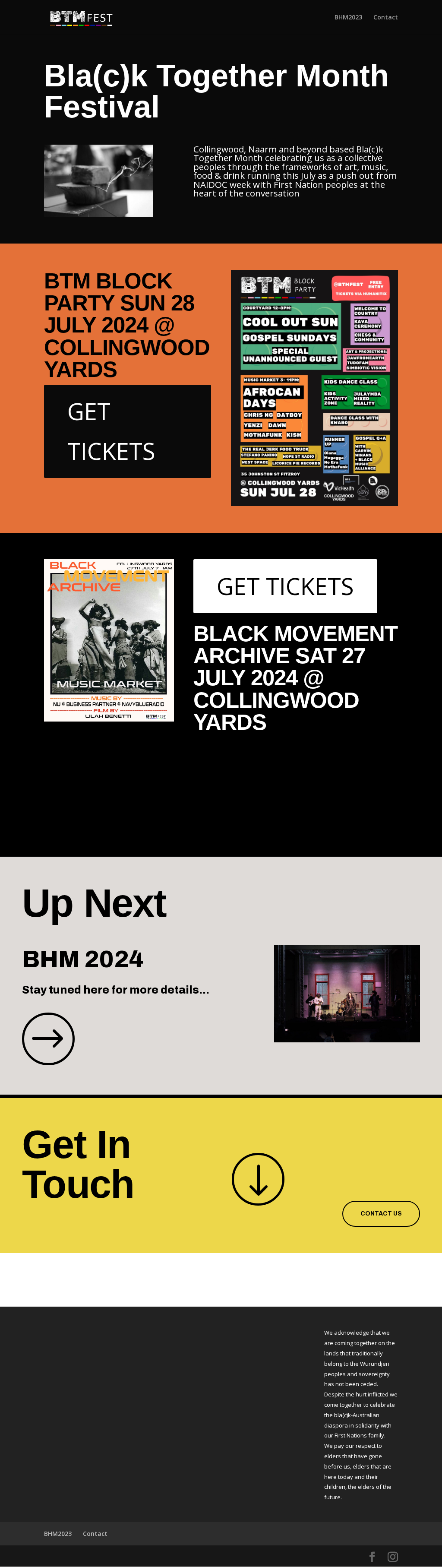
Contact (385, 17)
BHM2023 (348, 17)
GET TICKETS (111, 431)
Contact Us (381, 1213)
